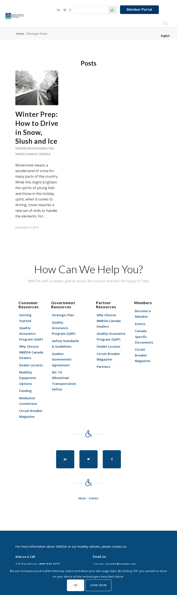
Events (140, 324)
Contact (93, 498)
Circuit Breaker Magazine (31, 413)
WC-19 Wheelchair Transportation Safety (64, 380)
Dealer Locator (31, 365)
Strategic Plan (63, 315)
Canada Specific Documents (144, 336)
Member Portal (139, 9)
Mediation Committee (28, 401)
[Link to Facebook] (70, 10)
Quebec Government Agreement (62, 359)
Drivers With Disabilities (34, 148)
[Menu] (165, 23)
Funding (25, 390)
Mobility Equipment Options (27, 378)
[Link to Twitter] (65, 10)
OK (75, 585)
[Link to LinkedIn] (58, 9)
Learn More (98, 585)
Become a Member (143, 314)
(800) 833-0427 (49, 564)
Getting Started (25, 318)
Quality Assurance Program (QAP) (31, 333)
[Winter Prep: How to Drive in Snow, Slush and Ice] (36, 88)
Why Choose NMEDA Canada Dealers (31, 352)
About (82, 498)
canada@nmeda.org (120, 564)
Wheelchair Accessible (33, 154)
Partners (103, 366)
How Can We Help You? (88, 269)
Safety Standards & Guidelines (65, 343)
